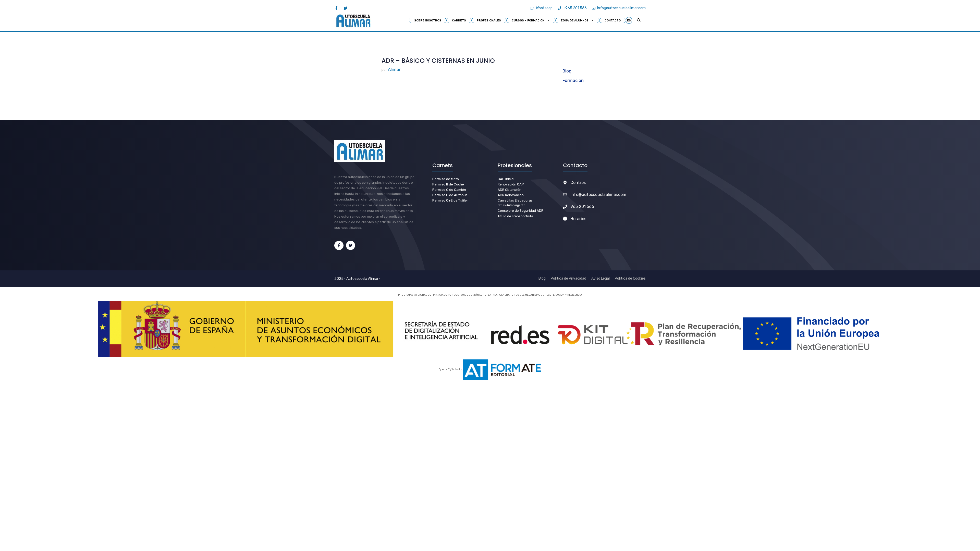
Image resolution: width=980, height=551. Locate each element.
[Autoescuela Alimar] (353, 20)
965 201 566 (582, 206)
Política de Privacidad (568, 278)
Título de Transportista (515, 216)
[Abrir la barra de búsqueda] (639, 20)
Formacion (573, 80)
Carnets (459, 20)
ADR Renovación (511, 195)
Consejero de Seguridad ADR (520, 210)
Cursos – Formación (528, 20)
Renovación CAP (511, 184)
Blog (566, 70)
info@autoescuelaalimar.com (598, 194)
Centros (578, 182)
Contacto (613, 20)
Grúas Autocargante (511, 205)
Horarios (578, 218)
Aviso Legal (600, 278)
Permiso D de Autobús (450, 195)
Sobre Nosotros (427, 20)
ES (629, 20)
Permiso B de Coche (448, 184)
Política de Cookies (630, 278)
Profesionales (489, 20)
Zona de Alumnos (575, 20)
